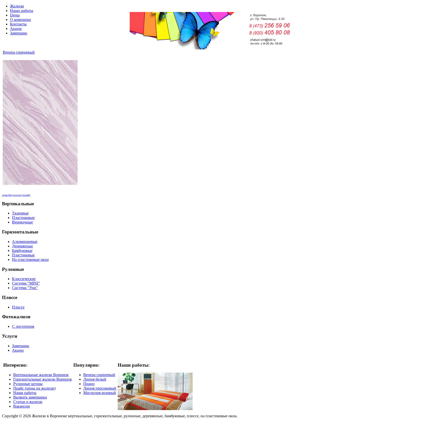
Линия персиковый (99, 388)
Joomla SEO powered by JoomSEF (16, 195)
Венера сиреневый (19, 52)
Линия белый (94, 379)
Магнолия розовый (99, 393)
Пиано (89, 384)
